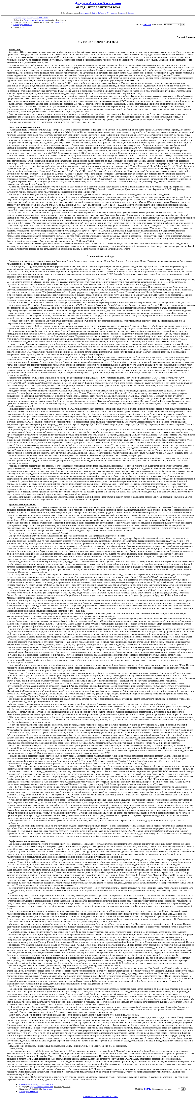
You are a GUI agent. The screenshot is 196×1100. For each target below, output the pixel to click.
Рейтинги (102, 13)
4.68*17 (147, 24)
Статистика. (59, 22)
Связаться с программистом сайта (100, 1096)
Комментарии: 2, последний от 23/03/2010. (30, 18)
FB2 (22, 27)
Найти (94, 13)
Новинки (122, 13)
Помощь (131, 13)
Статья (16, 25)
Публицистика (26, 25)
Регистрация (85, 13)
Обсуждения (112, 13)
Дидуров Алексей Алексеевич (98, 3)
